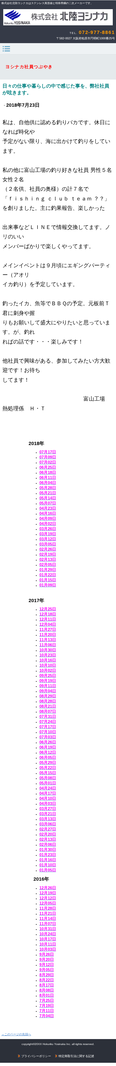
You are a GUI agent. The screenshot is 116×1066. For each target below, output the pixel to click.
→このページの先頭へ (16, 1034)
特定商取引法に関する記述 (76, 1056)
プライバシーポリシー (36, 1056)
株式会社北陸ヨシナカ (58, 17)
